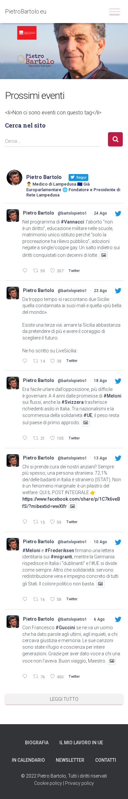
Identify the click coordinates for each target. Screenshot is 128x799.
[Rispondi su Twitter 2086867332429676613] (26, 599)
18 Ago (100, 380)
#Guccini (65, 627)
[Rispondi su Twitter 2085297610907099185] (26, 676)
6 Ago (99, 619)
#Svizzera (72, 402)
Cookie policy (48, 783)
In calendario (28, 760)
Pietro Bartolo (38, 213)
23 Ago (100, 290)
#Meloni (112, 396)
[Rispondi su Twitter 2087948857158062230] (26, 522)
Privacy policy (79, 783)
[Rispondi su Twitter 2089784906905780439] (26, 438)
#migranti (61, 556)
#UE (87, 415)
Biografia (37, 742)
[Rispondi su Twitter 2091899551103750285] (26, 271)
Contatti (105, 760)
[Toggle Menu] (114, 11)
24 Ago (100, 213)
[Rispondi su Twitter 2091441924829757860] (26, 361)
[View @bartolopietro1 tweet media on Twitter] (104, 255)
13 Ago (100, 458)
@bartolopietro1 (72, 213)
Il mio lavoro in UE (81, 742)
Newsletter (70, 760)
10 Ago (100, 542)
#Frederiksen (59, 550)
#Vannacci (72, 221)
